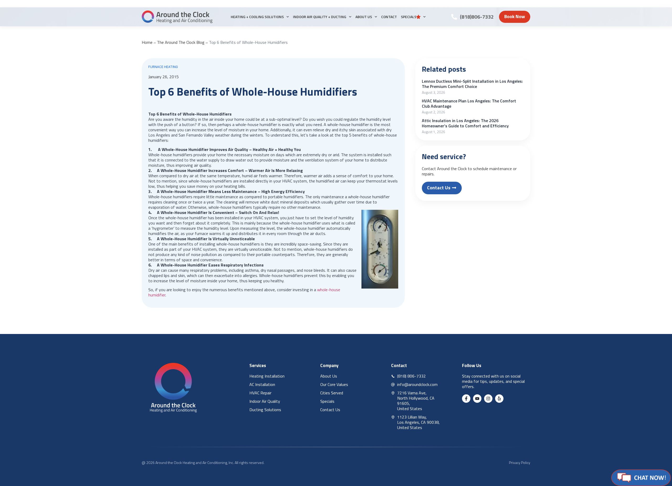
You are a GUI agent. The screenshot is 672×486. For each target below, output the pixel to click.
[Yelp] (499, 398)
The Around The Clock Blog (180, 42)
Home (147, 42)
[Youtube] (477, 398)
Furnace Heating (163, 67)
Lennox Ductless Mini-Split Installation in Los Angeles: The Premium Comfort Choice (472, 84)
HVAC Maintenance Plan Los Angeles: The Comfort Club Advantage (469, 103)
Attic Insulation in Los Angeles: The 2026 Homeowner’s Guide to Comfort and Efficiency (465, 123)
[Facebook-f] (466, 398)
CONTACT (389, 16)
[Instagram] (488, 398)
